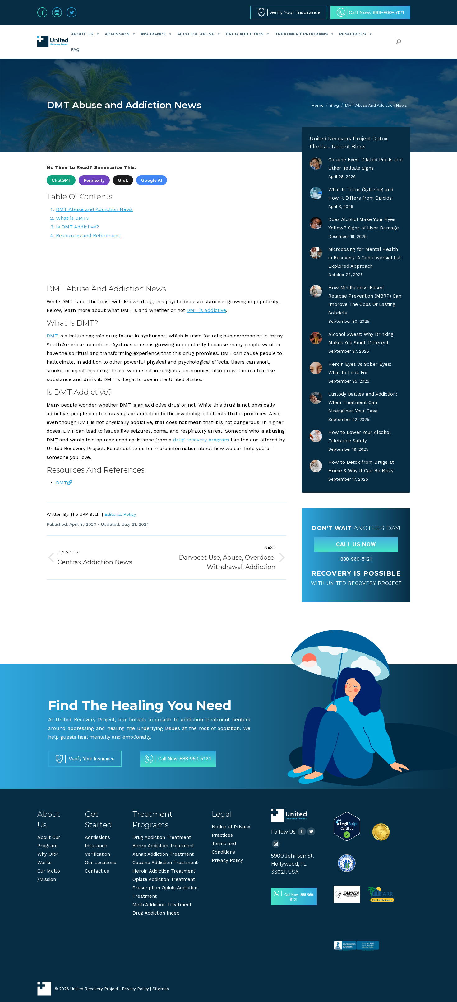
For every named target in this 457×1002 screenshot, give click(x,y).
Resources (352, 33)
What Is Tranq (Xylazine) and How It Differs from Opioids (360, 194)
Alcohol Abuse (196, 33)
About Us (82, 33)
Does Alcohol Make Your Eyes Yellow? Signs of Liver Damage (363, 224)
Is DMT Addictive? (77, 227)
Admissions (97, 837)
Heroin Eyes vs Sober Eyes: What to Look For (359, 368)
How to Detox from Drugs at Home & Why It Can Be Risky (361, 466)
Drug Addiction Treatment (161, 837)
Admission (117, 33)
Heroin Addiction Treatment (163, 871)
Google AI (151, 180)
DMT (52, 336)
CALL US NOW (356, 544)
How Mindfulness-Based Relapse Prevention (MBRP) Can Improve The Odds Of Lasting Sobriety (364, 300)
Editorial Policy (120, 514)
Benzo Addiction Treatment (163, 846)
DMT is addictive (206, 310)
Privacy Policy (227, 860)
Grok (123, 180)
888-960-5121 (356, 559)
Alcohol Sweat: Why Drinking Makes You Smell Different (361, 339)
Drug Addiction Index (155, 913)
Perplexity (94, 180)
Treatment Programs (301, 33)
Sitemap (160, 988)
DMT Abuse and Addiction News (94, 209)
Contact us (97, 871)
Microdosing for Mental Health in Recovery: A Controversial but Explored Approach (364, 258)
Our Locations (100, 862)
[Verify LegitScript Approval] (347, 839)
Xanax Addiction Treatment (163, 854)
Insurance (153, 33)
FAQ (75, 49)
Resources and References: (88, 235)
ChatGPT (61, 180)
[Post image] (316, 163)
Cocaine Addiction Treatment (165, 862)
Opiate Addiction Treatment (163, 879)
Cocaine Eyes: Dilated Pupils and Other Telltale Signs (365, 164)
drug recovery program (201, 440)
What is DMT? (72, 218)
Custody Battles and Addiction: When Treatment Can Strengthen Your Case (362, 402)
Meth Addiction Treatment (162, 904)
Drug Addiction (245, 33)
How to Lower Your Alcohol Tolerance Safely (359, 437)
